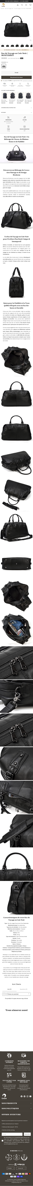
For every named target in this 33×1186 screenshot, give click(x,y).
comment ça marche (27, 80)
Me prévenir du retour (16, 77)
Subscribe (27, 1134)
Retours (3, 112)
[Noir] (4, 66)
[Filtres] (4, 994)
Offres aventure (11, 1114)
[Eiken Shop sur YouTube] (30, 1096)
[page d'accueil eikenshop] (3, 5)
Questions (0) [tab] (23, 989)
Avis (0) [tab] (9, 989)
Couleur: (4, 62)
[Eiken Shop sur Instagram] (27, 1096)
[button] (13, 1042)
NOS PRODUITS (9, 1103)
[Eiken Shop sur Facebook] (21, 1096)
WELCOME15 (24, 49)
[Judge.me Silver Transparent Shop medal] (24, 1157)
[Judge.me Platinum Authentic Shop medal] (16, 1157)
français (10, 1168)
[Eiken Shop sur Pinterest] (24, 1096)
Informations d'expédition (8, 107)
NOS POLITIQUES (10, 1108)
